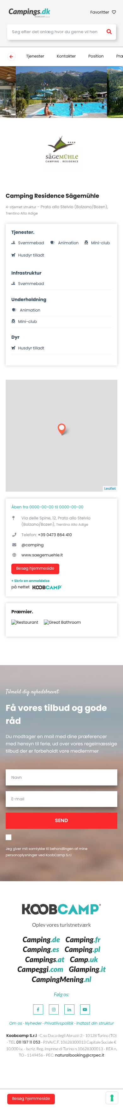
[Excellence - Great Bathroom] (62, 625)
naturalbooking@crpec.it (79, 1055)
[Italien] (11, 56)
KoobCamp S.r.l (58, 855)
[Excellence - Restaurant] (24, 625)
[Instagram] (54, 1009)
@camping (32, 545)
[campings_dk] (29, 13)
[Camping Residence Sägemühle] (61, 150)
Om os (15, 1023)
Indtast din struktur (95, 1023)
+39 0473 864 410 (55, 535)
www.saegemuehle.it (42, 555)
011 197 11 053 (28, 1042)
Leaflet (110, 488)
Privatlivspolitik (58, 1023)
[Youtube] (85, 1009)
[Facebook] (38, 1009)
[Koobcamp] (61, 909)
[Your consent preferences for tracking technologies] (112, 1098)
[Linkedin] (69, 1009)
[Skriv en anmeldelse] (47, 587)
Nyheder (33, 1023)
